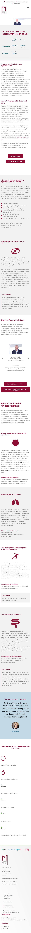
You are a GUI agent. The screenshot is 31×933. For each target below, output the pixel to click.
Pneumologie (4, 519)
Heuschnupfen (5, 470)
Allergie (22, 462)
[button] (28, 7)
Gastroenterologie (6, 643)
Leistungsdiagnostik (6, 573)
